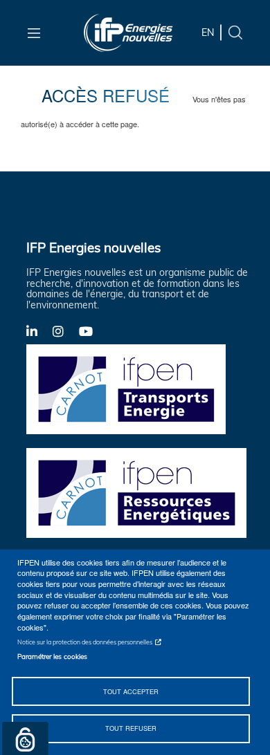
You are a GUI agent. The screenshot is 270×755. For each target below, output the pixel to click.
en (207, 32)
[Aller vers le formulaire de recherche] (235, 31)
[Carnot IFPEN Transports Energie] (140, 388)
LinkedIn (39, 330)
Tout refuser (130, 728)
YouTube (92, 330)
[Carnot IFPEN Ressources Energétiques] (140, 492)
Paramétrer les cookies (52, 656)
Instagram (66, 330)
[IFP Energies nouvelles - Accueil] (128, 33)
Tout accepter (131, 691)
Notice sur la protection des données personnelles (84, 642)
